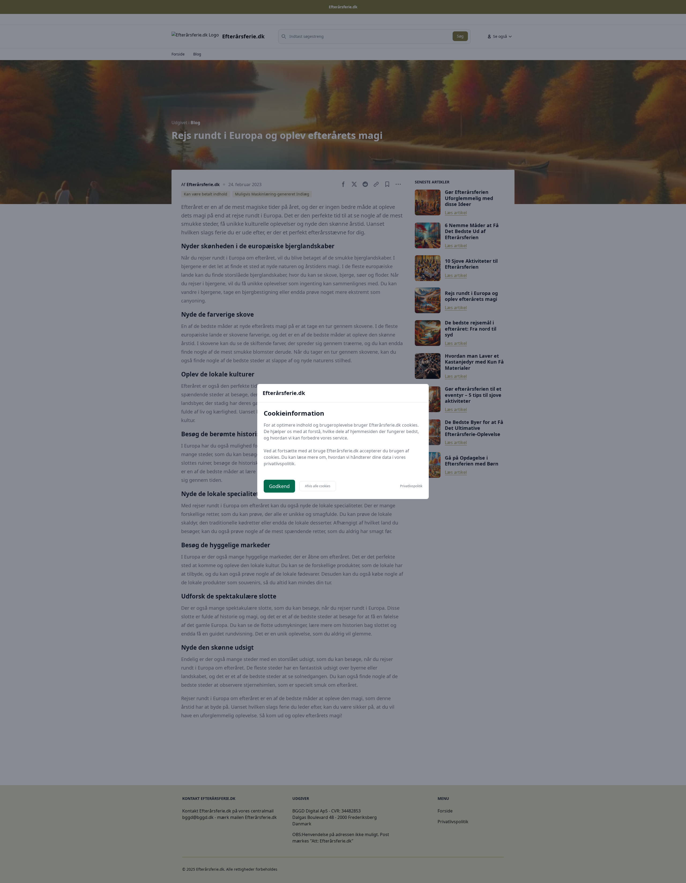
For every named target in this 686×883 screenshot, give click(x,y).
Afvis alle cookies (317, 486)
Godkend (279, 486)
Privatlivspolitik (411, 486)
